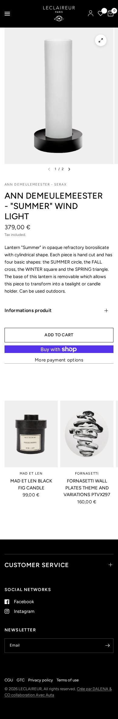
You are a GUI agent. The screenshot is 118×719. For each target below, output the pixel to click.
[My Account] (91, 13)
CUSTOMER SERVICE (37, 565)
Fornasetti (87, 473)
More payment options (59, 360)
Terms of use (68, 680)
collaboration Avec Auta (32, 695)
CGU (9, 680)
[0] (109, 13)
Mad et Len (31, 473)
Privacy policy (40, 680)
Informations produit (28, 310)
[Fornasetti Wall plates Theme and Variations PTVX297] (86, 434)
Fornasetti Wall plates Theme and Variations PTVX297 (87, 487)
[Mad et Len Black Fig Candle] (31, 434)
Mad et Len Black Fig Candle (31, 484)
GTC (21, 680)
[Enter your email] (107, 645)
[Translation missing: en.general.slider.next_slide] (69, 169)
